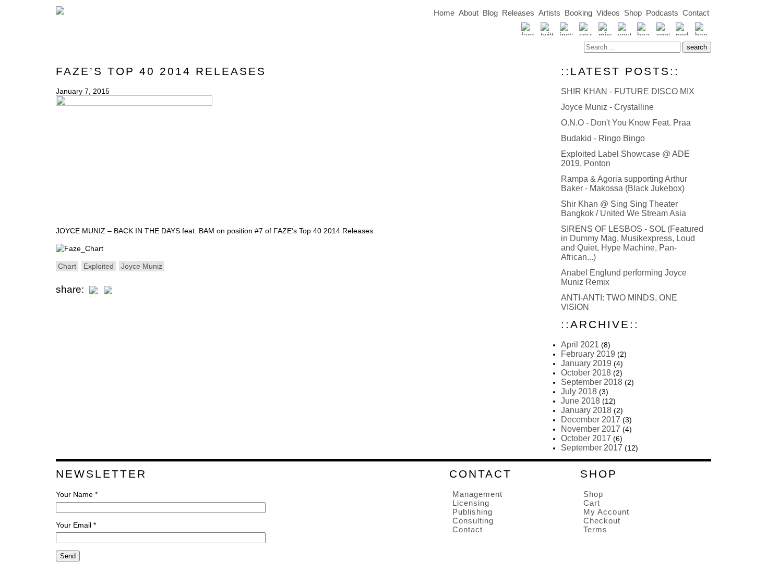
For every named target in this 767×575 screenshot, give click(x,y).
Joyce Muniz (141, 266)
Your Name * (77, 494)
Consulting (473, 520)
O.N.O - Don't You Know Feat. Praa (626, 122)
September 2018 (591, 382)
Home (444, 12)
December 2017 (590, 419)
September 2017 (591, 447)
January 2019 (586, 363)
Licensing (470, 502)
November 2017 (590, 428)
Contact (695, 12)
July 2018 (579, 391)
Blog (490, 12)
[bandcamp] (701, 28)
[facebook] (527, 28)
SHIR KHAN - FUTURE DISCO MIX (627, 91)
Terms (595, 529)
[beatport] (643, 28)
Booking (578, 12)
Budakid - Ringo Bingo (603, 138)
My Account (606, 511)
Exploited (98, 266)
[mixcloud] (605, 28)
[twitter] (547, 28)
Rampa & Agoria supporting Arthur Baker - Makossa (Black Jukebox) (624, 183)
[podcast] (682, 28)
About (468, 12)
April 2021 (580, 344)
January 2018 (586, 410)
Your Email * (76, 525)
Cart (591, 502)
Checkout (601, 520)
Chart (67, 266)
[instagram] (566, 28)
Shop (633, 12)
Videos (608, 12)
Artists (549, 12)
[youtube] (624, 28)
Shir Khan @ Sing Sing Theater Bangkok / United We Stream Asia (623, 208)
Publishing (472, 511)
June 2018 (580, 400)
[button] (696, 47)
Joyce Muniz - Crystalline (607, 107)
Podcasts (662, 12)
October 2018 (586, 372)
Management (477, 494)
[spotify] (662, 28)
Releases (518, 12)
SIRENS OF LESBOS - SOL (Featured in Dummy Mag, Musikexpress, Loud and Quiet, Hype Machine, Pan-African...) (632, 242)
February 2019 (588, 353)
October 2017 (586, 438)
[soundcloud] (585, 28)
